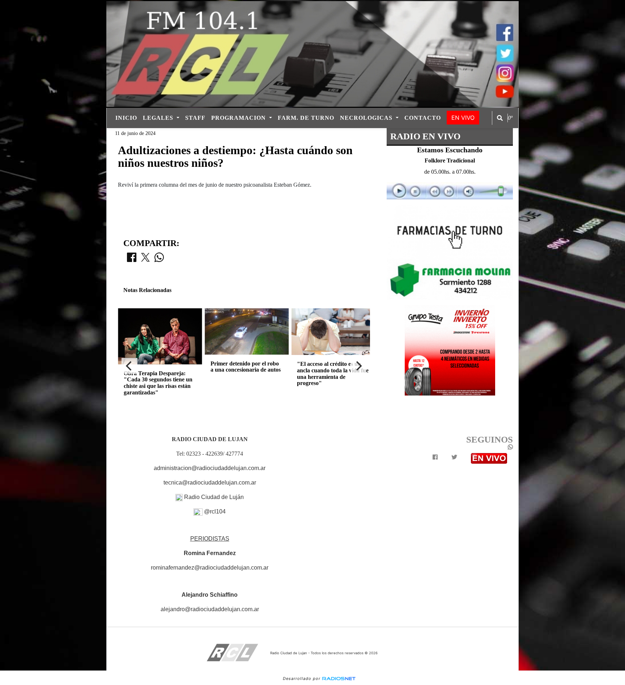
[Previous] (129, 366)
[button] (499, 118)
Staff (195, 118)
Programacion (239, 118)
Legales (159, 118)
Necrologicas (367, 118)
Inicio (126, 118)
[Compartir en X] (145, 259)
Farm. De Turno (306, 118)
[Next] (358, 366)
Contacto (422, 118)
